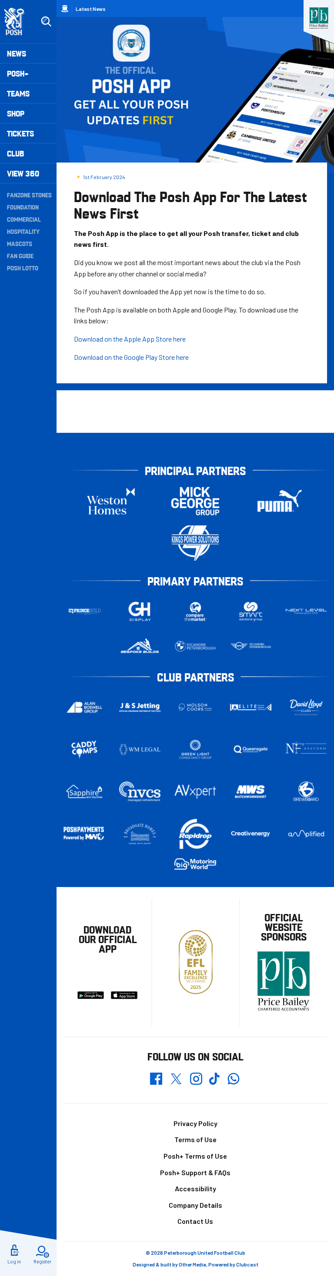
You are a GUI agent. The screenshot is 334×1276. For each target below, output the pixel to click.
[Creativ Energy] (251, 834)
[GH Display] (140, 611)
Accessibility (195, 1188)
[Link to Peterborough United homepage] (18, 21)
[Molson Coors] (195, 707)
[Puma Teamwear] (279, 500)
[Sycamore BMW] (195, 646)
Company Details (195, 1205)
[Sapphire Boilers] (84, 791)
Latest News (91, 9)
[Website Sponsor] (319, 18)
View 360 (23, 173)
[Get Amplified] (306, 833)
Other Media (192, 1264)
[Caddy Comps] (84, 749)
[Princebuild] (84, 611)
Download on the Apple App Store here (130, 339)
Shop (15, 113)
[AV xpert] (195, 791)
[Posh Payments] (84, 834)
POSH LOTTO (22, 267)
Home (65, 8)
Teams (18, 93)
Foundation (23, 207)
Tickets (20, 133)
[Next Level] (306, 611)
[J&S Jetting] (140, 707)
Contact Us (195, 1221)
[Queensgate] (251, 749)
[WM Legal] (140, 749)
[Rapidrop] (195, 833)
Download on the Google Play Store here (131, 357)
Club (15, 153)
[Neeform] (306, 749)
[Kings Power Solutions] (195, 543)
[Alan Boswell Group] (84, 707)
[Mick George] (195, 500)
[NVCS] (140, 791)
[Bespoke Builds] (140, 646)
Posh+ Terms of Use (195, 1156)
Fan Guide (20, 255)
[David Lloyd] (306, 707)
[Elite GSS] (251, 707)
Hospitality (23, 231)
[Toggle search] (46, 22)
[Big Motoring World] (195, 864)
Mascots (19, 243)
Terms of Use (195, 1139)
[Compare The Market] (195, 611)
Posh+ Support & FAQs (195, 1172)
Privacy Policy (195, 1123)
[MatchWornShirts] (251, 791)
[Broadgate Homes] (140, 834)
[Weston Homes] (111, 500)
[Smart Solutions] (251, 611)
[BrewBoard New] (306, 791)
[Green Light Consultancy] (195, 749)
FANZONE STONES (29, 194)
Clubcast (247, 1264)
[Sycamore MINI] (251, 646)
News (16, 53)
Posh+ (18, 73)
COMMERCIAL (24, 219)
